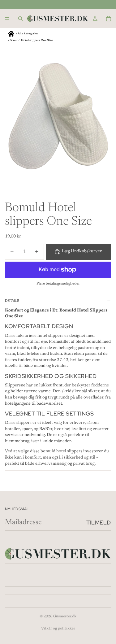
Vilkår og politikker (58, 628)
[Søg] (20, 18)
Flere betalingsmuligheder (58, 283)
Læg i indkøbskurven (82, 251)
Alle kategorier (28, 33)
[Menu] (7, 18)
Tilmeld (98, 522)
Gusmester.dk (64, 616)
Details (12, 300)
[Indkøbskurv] (108, 18)
